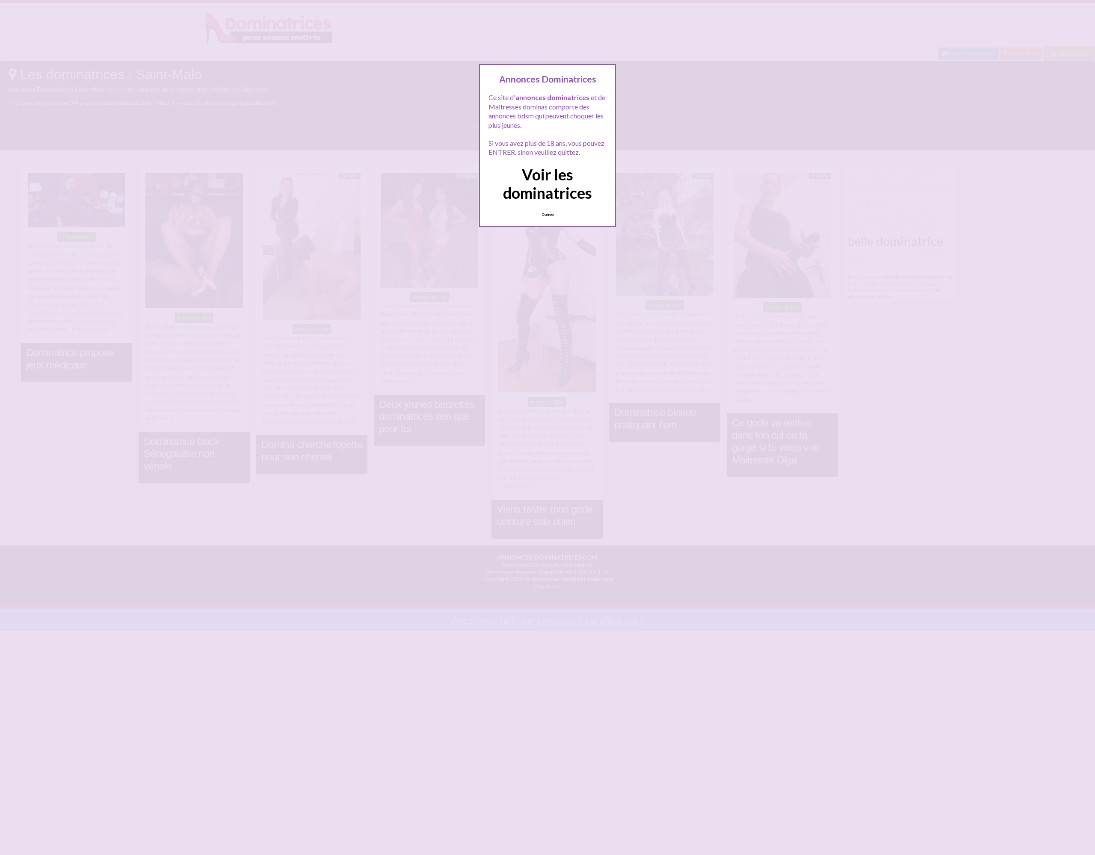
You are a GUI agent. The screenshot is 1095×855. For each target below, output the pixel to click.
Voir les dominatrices (547, 183)
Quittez (548, 214)
